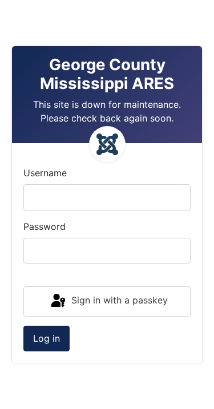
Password (44, 226)
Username (45, 173)
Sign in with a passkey (118, 300)
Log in (46, 338)
